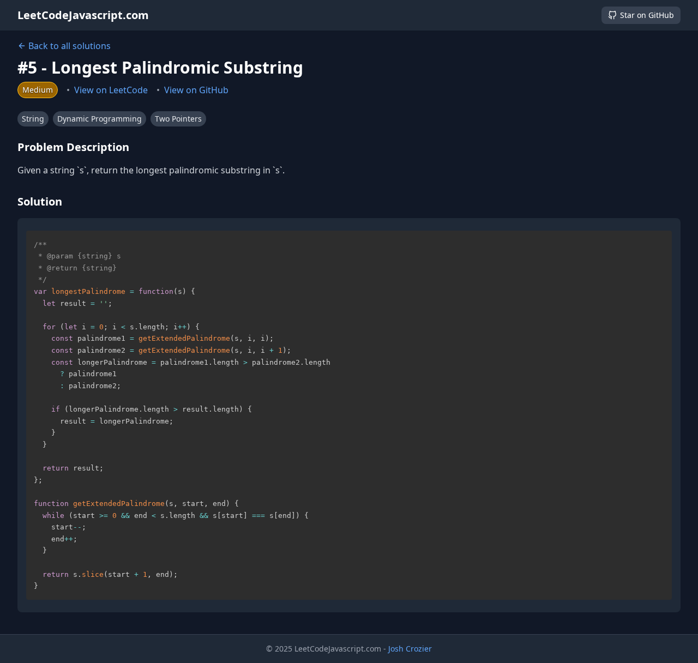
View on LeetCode (111, 90)
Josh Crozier (410, 648)
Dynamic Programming (99, 118)
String (33, 118)
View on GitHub (196, 90)
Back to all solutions (69, 46)
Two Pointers (178, 118)
